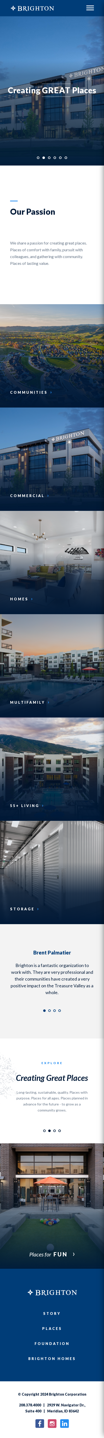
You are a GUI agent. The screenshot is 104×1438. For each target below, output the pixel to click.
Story (52, 1320)
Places (52, 1335)
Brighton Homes (52, 1365)
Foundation (52, 1350)
